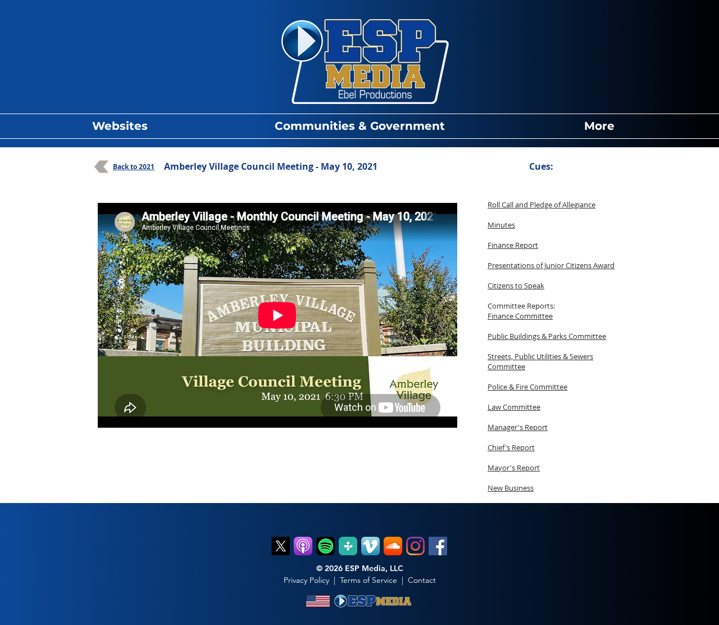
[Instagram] (415, 546)
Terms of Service (368, 580)
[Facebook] (438, 546)
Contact (422, 580)
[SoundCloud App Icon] (393, 546)
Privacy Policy (306, 580)
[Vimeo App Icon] (370, 546)
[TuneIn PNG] (348, 546)
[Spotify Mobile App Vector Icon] (325, 546)
